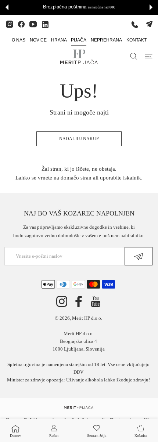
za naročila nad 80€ (101, 7)
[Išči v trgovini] (133, 56)
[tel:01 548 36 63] (135, 24)
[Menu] (148, 56)
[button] (7, 7)
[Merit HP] (79, 57)
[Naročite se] (138, 256)
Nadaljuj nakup (79, 138)
